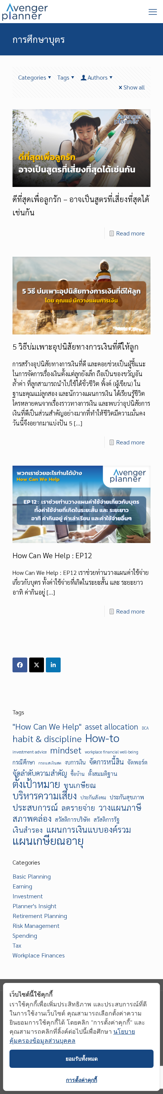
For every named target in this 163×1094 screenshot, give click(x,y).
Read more (130, 233)
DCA (145, 727)
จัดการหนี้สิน (106, 761)
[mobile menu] (152, 11)
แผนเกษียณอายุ (48, 840)
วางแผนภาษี (120, 807)
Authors (98, 77)
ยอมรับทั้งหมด (82, 1058)
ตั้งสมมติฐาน (103, 773)
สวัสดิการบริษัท (72, 819)
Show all (134, 87)
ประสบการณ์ (35, 807)
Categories (32, 77)
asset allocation (111, 726)
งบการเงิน (75, 762)
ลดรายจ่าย (78, 808)
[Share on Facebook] (20, 665)
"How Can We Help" (47, 726)
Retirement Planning (40, 916)
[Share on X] (36, 665)
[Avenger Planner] (25, 11)
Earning (22, 886)
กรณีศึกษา (24, 762)
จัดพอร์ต (137, 762)
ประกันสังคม (93, 797)
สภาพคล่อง (32, 818)
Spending (25, 935)
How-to (102, 738)
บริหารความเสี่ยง (45, 795)
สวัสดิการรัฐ (106, 819)
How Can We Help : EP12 (52, 555)
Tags (63, 77)
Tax (17, 945)
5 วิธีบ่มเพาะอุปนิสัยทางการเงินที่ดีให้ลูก (76, 347)
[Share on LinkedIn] (53, 665)
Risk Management (36, 925)
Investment (28, 896)
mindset (66, 750)
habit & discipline (47, 738)
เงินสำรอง (28, 829)
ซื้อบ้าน (78, 774)
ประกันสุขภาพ (127, 797)
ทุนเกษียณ (80, 785)
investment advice (30, 752)
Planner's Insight (34, 906)
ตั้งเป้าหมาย (36, 784)
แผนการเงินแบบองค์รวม (88, 829)
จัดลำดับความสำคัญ (40, 772)
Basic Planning (32, 876)
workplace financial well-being (111, 751)
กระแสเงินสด (49, 762)
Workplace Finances (39, 955)
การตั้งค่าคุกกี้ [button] (81, 1080)
